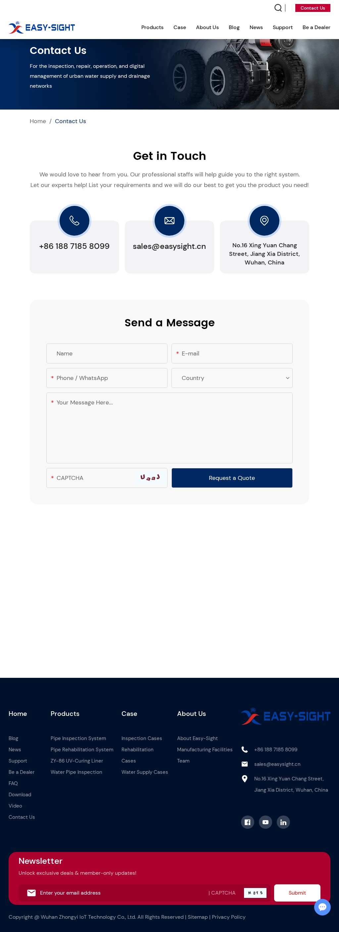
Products (152, 27)
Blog (234, 27)
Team (183, 761)
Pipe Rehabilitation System (82, 749)
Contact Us (313, 8)
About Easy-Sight (197, 738)
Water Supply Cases (144, 772)
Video (15, 806)
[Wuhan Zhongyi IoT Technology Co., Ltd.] (42, 27)
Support (283, 27)
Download (20, 794)
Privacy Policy (229, 916)
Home (38, 121)
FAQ (13, 783)
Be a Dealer (316, 27)
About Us (207, 27)
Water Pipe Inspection (76, 772)
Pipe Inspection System (78, 738)
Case (179, 27)
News (256, 27)
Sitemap (198, 916)
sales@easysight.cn (169, 246)
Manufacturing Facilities (205, 749)
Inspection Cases (141, 738)
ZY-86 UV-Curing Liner (77, 761)
